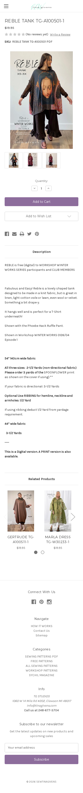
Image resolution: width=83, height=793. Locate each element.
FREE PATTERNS (42, 661)
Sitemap (42, 635)
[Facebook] (7, 234)
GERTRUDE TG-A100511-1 (21, 539)
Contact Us (41, 631)
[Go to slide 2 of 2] (42, 552)
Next (72, 516)
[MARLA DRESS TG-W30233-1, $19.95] (57, 511)
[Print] (22, 234)
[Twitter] (29, 234)
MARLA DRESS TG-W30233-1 (58, 539)
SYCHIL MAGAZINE (41, 675)
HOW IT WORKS (41, 626)
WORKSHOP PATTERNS (42, 670)
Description (42, 252)
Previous (5, 516)
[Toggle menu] (6, 6)
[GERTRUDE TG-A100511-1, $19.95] (20, 511)
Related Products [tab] (41, 479)
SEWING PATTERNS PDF (41, 656)
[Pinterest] (37, 234)
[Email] (14, 234)
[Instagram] (49, 602)
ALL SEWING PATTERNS (42, 666)
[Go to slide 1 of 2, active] (35, 552)
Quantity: (41, 181)
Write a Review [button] (60, 34)
